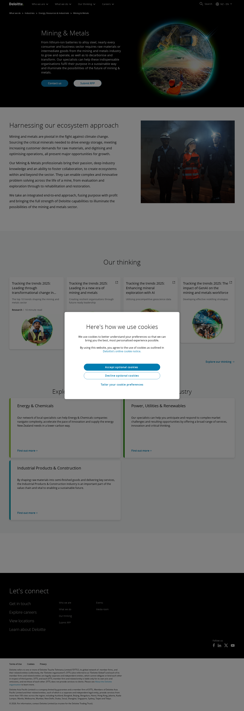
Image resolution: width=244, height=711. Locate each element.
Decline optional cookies (122, 375)
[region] (122, 355)
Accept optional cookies (122, 367)
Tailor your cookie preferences (122, 384)
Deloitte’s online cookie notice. (122, 351)
